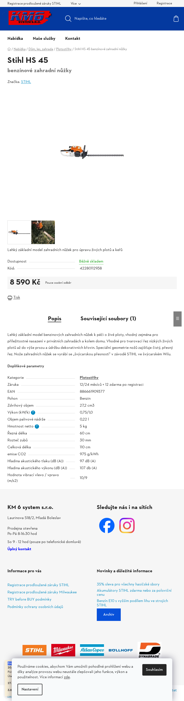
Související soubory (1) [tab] (108, 319)
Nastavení (30, 689)
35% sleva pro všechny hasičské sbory (128, 585)
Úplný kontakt (19, 549)
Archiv (108, 614)
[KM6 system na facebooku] (107, 525)
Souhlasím (154, 669)
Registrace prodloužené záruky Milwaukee (42, 592)
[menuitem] (15, 39)
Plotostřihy (89, 377)
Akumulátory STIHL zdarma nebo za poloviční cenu (134, 593)
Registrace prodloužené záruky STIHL (34, 3)
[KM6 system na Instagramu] (127, 525)
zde (67, 677)
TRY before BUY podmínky (29, 599)
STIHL (26, 82)
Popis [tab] (54, 319)
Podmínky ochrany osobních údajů (35, 607)
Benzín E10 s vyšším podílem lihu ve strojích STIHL (132, 603)
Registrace (164, 3)
